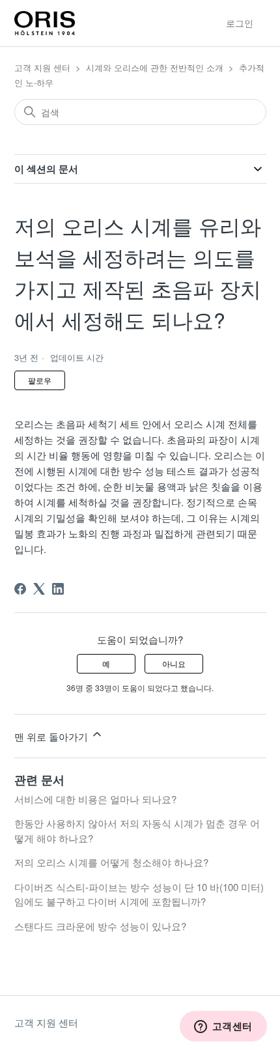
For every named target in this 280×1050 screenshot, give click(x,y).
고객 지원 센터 (42, 67)
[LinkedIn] (58, 589)
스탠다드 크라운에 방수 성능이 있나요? (100, 926)
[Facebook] (20, 589)
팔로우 (39, 380)
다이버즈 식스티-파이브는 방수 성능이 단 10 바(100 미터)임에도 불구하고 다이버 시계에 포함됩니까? (139, 894)
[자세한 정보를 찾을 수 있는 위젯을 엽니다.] (223, 1027)
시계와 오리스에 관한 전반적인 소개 (154, 67)
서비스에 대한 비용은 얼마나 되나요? (95, 799)
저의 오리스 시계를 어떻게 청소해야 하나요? (111, 862)
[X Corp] (39, 589)
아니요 (174, 663)
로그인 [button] (239, 22)
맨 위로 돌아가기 (52, 736)
